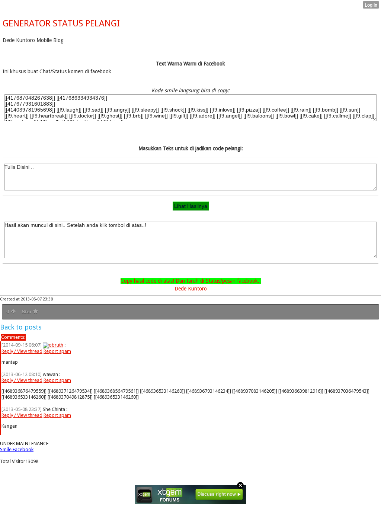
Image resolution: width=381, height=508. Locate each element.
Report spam (57, 351)
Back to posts (20, 327)
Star (27, 312)
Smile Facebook (16, 449)
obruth (56, 345)
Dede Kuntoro (191, 289)
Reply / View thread (21, 351)
